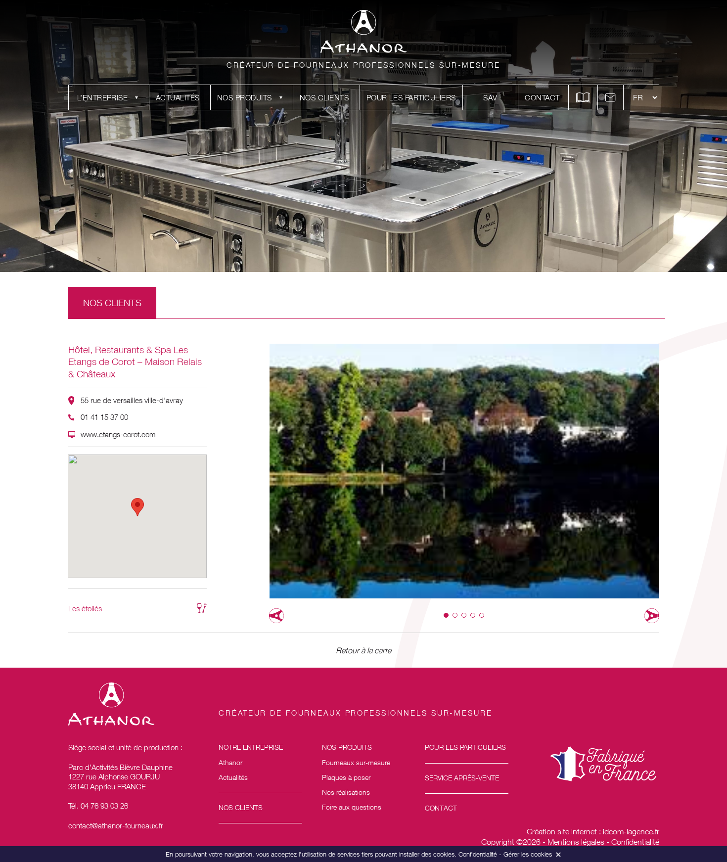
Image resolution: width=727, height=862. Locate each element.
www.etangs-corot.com (118, 434)
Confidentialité (635, 841)
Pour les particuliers (411, 97)
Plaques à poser (346, 777)
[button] (446, 615)
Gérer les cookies (527, 854)
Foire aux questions (351, 807)
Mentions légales (575, 841)
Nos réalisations (346, 792)
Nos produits (244, 97)
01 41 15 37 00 (104, 416)
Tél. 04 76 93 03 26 (98, 805)
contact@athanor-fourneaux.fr (115, 825)
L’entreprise (102, 97)
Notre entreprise (251, 747)
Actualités (178, 97)
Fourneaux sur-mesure (356, 762)
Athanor (230, 762)
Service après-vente (462, 777)
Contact (542, 97)
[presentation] (276, 615)
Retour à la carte (363, 650)
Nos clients (324, 97)
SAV (490, 97)
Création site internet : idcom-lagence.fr (593, 831)
